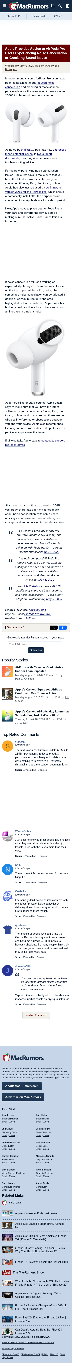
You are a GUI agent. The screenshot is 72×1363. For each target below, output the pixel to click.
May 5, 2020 (51, 551)
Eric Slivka (41, 1115)
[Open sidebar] (67, 6)
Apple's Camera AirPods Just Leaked (36, 1213)
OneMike (20, 891)
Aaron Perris (42, 1183)
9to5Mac (26, 149)
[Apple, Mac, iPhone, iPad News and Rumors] (29, 10)
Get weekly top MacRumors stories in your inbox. (36, 637)
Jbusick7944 (22, 966)
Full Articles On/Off (31, 1354)
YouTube (15, 1203)
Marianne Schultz (45, 1156)
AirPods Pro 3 (37, 609)
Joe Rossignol (43, 1129)
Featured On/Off (11, 1354)
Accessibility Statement (13, 1348)
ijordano (20, 925)
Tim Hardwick (43, 1142)
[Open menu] (4, 6)
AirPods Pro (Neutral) (37, 613)
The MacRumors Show (29, 1272)
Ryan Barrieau (43, 1169)
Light (4, 1357)
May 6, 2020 (54, 599)
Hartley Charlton (24, 678)
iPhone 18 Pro (14, 16)
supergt (20, 741)
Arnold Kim (8, 1115)
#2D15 (56, 586)
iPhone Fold (38, 16)
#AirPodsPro (32, 586)
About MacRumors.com (21, 1086)
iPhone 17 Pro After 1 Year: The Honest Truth (41, 1261)
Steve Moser (8, 1183)
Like (34, 770)
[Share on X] (54, 628)
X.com (12, 1121)
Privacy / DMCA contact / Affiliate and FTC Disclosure (28, 1342)
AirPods (30, 618)
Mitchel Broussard (11, 1142)
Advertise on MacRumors (23, 1097)
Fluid (45, 1354)
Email (4, 1121)
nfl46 (18, 864)
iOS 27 (58, 16)
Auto (63, 1354)
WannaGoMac (23, 831)
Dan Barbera (8, 1169)
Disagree (42, 770)
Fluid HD (54, 1354)
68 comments (15, 627)
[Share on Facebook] (63, 628)
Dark (10, 1357)
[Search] (61, 6)
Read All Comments (36, 1015)
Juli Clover (21, 722)
